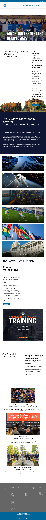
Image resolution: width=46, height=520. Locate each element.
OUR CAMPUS (19, 485)
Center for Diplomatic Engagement (13, 496)
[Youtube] (39, 1)
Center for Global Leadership (12, 500)
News (34, 5)
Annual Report (6, 493)
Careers (40, 487)
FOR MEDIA (32, 485)
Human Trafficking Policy (40, 492)
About (24, 5)
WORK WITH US (40, 485)
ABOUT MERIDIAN (4, 486)
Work (27, 5)
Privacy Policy (28, 517)
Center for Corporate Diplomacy (12, 488)
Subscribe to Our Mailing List (33, 488)
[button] (20, 345)
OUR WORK (11, 485)
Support (37, 5)
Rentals (19, 492)
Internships (40, 488)
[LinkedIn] (41, 1)
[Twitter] (35, 1)
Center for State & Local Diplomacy (13, 503)
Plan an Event (31, 5)
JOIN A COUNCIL (26, 485)
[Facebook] (37, 1)
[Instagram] (42, 1)
